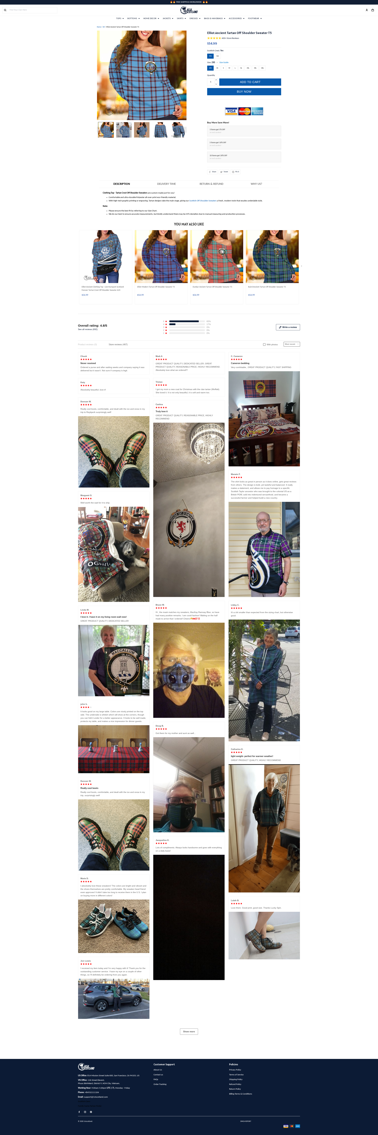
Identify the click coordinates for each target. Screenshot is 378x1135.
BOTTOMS (132, 18)
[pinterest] (92, 1112)
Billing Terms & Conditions (240, 1094)
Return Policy (235, 1089)
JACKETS (167, 18)
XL (241, 68)
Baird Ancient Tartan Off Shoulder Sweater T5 (267, 287)
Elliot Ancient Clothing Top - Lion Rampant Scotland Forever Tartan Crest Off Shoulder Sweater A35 (103, 288)
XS (217, 68)
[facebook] (80, 1112)
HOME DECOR (150, 18)
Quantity (211, 75)
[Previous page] (98, 130)
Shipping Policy (235, 1079)
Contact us (158, 1075)
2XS (213, 62)
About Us (158, 1070)
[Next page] (185, 130)
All (104, 27)
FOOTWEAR (253, 18)
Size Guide (223, 62)
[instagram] (86, 1112)
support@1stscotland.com (96, 1097)
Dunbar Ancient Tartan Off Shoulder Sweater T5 (212, 287)
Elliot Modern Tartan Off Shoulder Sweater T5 (156, 287)
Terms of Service (236, 1075)
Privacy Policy (235, 1070)
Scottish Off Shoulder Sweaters (203, 201)
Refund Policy (235, 1084)
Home (99, 27)
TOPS (118, 18)
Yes (221, 51)
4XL (262, 68)
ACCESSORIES (235, 18)
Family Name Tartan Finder (90, 1106)
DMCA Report (245, 1121)
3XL (255, 68)
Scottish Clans (84, 1101)
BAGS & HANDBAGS (213, 18)
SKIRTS (180, 18)
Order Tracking (160, 1084)
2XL (248, 68)
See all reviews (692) (88, 329)
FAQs (156, 1079)
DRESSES (194, 18)
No (217, 56)
